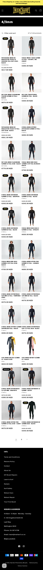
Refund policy (33, 562)
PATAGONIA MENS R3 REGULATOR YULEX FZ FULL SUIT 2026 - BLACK (10, 128)
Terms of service (22, 565)
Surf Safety (8, 488)
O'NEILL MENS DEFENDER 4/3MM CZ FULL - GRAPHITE (11, 195)
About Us (7, 470)
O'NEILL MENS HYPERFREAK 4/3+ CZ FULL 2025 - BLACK (31, 327)
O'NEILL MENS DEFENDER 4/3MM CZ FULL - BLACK (30, 195)
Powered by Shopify (22, 562)
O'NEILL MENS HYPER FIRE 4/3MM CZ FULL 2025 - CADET (11, 423)
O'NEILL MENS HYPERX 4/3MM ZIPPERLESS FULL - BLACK (11, 327)
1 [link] (16, 439)
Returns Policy (9, 461)
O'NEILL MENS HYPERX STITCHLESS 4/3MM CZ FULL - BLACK (31, 128)
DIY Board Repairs (10, 475)
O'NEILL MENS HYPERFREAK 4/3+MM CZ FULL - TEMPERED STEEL (11, 295)
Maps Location (9, 538)
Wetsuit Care (8, 493)
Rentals (7, 484)
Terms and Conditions (12, 457)
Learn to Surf (8, 479)
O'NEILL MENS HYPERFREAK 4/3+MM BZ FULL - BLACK (31, 295)
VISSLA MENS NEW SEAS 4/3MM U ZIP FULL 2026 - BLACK (10, 263)
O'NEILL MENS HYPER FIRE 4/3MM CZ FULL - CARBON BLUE (30, 263)
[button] (2, 10)
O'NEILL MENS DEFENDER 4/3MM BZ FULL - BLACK (10, 229)
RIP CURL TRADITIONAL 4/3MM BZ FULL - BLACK (29, 95)
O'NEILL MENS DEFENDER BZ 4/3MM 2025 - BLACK (31, 423)
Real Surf (13, 562)
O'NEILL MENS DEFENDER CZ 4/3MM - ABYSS (31, 389)
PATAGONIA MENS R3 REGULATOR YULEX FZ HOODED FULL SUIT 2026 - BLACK (10, 60)
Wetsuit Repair (9, 497)
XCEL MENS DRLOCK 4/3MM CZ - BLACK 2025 (11, 358)
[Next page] (27, 439)
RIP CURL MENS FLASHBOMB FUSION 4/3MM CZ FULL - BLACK (11, 96)
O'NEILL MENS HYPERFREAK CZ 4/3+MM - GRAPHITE (11, 389)
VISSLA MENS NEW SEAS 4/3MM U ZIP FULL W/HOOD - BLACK (31, 163)
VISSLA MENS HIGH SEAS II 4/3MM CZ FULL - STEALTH (30, 229)
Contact (7, 466)
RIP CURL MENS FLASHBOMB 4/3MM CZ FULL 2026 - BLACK (11, 163)
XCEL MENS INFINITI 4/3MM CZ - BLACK (31, 358)
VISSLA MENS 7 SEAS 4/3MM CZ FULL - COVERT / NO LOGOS (31, 59)
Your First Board (10, 502)
